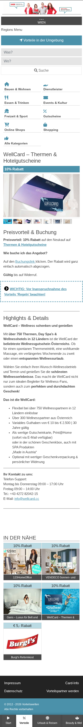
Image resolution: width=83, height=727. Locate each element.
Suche (44, 70)
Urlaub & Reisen (47, 722)
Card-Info (72, 683)
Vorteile (24, 722)
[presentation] (7, 195)
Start (8, 722)
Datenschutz (13, 691)
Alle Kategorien (16, 143)
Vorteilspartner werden (62, 691)
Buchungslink (25, 261)
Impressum (12, 683)
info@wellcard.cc (26, 498)
